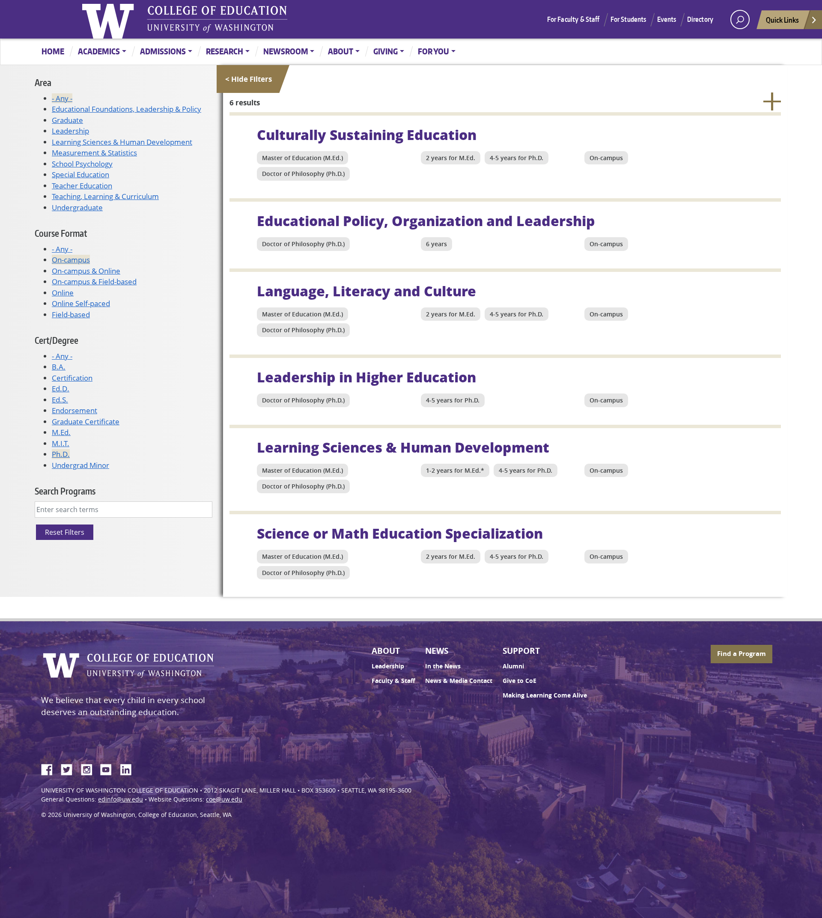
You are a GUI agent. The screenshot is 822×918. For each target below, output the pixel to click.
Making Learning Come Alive (545, 695)
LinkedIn (129, 768)
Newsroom (285, 51)
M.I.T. (60, 443)
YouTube (109, 768)
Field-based (71, 314)
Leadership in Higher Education (366, 377)
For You (433, 51)
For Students (628, 19)
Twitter (70, 768)
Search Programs (65, 491)
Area (43, 82)
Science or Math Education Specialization (400, 533)
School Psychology (82, 164)
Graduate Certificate (85, 421)
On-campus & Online (86, 271)
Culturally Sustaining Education (367, 134)
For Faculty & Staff (573, 19)
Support (521, 650)
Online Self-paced (81, 303)
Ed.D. (60, 388)
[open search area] (740, 19)
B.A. (59, 367)
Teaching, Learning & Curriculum (105, 196)
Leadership (70, 131)
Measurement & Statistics (94, 153)
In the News (443, 666)
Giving (385, 51)
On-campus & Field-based (94, 281)
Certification (72, 378)
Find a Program (741, 653)
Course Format (61, 233)
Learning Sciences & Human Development (122, 142)
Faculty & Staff (393, 681)
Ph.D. (61, 454)
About (340, 51)
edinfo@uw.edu (120, 799)
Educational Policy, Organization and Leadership (426, 220)
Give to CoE (519, 681)
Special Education (80, 174)
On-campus (71, 260)
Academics (99, 51)
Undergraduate (77, 207)
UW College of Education (217, 19)
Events (666, 19)
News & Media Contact (458, 681)
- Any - (62, 98)
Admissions (163, 51)
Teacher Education (82, 186)
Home (53, 51)
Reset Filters (64, 532)
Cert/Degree (56, 340)
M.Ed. (61, 432)
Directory (700, 19)
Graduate (67, 120)
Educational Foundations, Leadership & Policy (126, 109)
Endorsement (74, 410)
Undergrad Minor (80, 465)
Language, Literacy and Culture (366, 291)
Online (63, 293)
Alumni (513, 666)
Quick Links (782, 19)
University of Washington (110, 19)
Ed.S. (60, 400)
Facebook (50, 768)
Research (224, 51)
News (436, 650)
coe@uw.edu (224, 799)
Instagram (89, 768)
